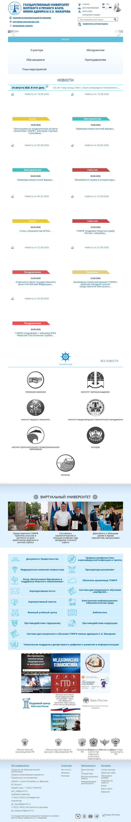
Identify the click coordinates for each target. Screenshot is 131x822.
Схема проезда (108, 770)
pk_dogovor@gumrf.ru (22, 810)
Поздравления (32, 272)
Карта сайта (87, 11)
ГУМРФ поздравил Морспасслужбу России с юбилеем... (96, 232)
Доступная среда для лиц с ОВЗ (26, 22)
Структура (66, 765)
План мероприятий (34, 69)
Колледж (95, 447)
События (92, 169)
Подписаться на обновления (24, 778)
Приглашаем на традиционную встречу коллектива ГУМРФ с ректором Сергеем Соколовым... (36, 131)
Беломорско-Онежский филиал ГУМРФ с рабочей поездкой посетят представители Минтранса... (95, 284)
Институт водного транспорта (35, 420)
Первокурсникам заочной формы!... (95, 128)
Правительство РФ (82, 750)
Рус (103, 7)
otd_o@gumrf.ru (19, 791)
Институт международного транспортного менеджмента (95, 420)
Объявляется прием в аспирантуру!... (95, 179)
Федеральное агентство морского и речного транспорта (93, 754)
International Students (23, 26)
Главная (86, 4)
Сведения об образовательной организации (32, 18)
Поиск (104, 786)
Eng (110, 7)
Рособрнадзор (104, 749)
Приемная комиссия (35, 392)
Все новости (109, 361)
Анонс (32, 118)
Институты (66, 770)
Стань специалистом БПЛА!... (35, 230)
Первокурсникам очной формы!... (35, 179)
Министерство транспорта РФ (115, 751)
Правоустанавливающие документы (27, 775)
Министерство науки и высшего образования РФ (58, 750)
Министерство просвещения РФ (24, 750)
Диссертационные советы (89, 778)
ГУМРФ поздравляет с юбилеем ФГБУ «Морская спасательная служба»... (35, 334)
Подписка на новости (107, 782)
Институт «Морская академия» (95, 392)
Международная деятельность (88, 782)
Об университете (20, 765)
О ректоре (37, 50)
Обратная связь (108, 773)
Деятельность (88, 765)
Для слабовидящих (90, 8)
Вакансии (105, 792)
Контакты (106, 765)
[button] (13, 31)
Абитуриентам (95, 50)
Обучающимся (35, 59)
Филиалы (92, 272)
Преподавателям (95, 59)
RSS (107, 4)
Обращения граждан (91, 15)
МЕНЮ (65, 39)
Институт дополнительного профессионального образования (35, 448)
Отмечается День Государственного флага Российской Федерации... (36, 283)
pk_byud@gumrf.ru (21, 804)
